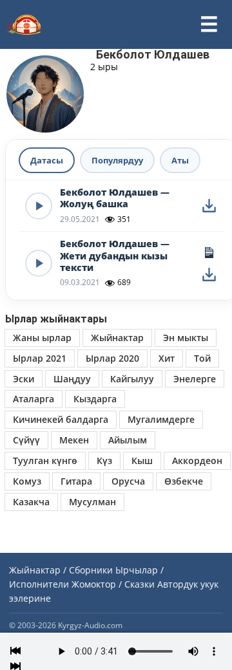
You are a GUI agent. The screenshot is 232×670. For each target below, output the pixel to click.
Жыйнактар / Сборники (61, 570)
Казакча (31, 502)
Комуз (27, 481)
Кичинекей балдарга (60, 419)
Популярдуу (117, 160)
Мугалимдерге (161, 419)
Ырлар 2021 (39, 358)
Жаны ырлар (42, 337)
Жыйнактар (117, 337)
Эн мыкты (185, 337)
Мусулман (92, 502)
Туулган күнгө (45, 460)
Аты (180, 160)
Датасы (46, 160)
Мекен (74, 440)
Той (202, 358)
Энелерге (194, 379)
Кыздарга (95, 399)
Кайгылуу (132, 379)
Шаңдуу (72, 379)
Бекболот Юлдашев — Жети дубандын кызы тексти (114, 255)
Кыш (142, 460)
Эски (23, 379)
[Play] (38, 205)
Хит (167, 358)
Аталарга (33, 399)
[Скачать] (208, 206)
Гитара (76, 481)
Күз (104, 460)
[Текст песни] (208, 252)
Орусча (128, 481)
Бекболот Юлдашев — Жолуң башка (114, 198)
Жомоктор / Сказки (113, 584)
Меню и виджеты (209, 24)
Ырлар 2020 (112, 358)
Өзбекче (183, 481)
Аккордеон (197, 460)
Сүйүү (26, 440)
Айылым (127, 440)
